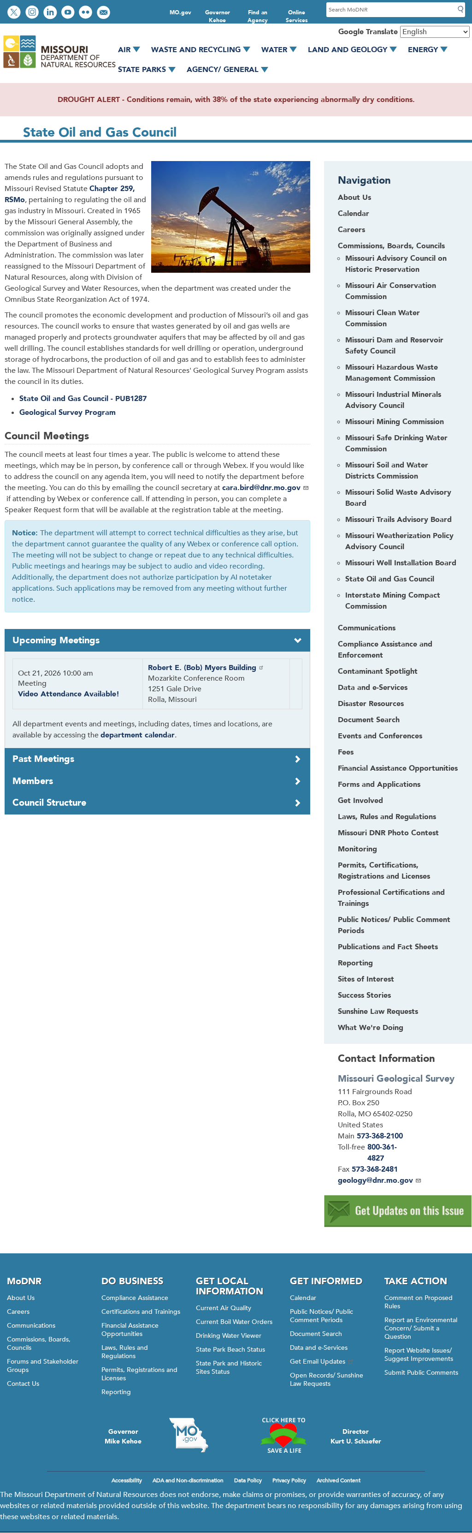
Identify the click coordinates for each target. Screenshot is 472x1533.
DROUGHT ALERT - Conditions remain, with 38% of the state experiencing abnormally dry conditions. (236, 100)
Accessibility (127, 1480)
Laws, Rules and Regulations (124, 1351)
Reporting (116, 1392)
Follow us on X (15, 13)
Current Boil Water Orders (234, 1321)
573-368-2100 (380, 1136)
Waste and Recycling (196, 50)
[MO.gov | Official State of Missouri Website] (189, 1435)
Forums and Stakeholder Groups (42, 1365)
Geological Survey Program (67, 412)
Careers (18, 1311)
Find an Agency (258, 16)
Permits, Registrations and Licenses (139, 1374)
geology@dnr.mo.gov (375, 1180)
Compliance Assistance (134, 1297)
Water (274, 50)
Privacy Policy (289, 1480)
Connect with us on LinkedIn (51, 13)
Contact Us (23, 1383)
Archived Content (338, 1480)
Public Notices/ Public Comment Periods (321, 1315)
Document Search (316, 1333)
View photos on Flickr (86, 13)
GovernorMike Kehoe (123, 1436)
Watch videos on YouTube (69, 13)
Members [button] (32, 781)
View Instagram (33, 13)
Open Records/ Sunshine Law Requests (326, 1379)
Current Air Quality (223, 1308)
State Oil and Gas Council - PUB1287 (83, 399)
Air (124, 50)
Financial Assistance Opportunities (130, 1329)
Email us (104, 13)
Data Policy (248, 1480)
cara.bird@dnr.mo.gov (261, 488)
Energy (423, 50)
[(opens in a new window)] (398, 1225)
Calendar (303, 1297)
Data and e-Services (319, 1347)
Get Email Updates (317, 1361)
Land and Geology (347, 50)
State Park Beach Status (230, 1349)
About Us (21, 1297)
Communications (31, 1325)
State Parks (142, 70)
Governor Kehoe (217, 16)
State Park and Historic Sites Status (229, 1367)
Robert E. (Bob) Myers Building (202, 668)
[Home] (59, 68)
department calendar (137, 735)
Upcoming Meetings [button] (56, 640)
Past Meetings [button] (43, 759)
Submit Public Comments (421, 1372)
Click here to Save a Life (283, 1435)
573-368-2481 (375, 1169)
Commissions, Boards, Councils (39, 1343)
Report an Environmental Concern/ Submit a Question (420, 1328)
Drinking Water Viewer (228, 1335)
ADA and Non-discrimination (188, 1480)
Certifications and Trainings (140, 1311)
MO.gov (180, 12)
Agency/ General (223, 70)
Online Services (297, 16)
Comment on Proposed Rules (418, 1302)
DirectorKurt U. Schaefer (355, 1436)
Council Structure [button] (49, 802)
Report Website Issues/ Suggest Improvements (418, 1354)
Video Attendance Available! (68, 694)
